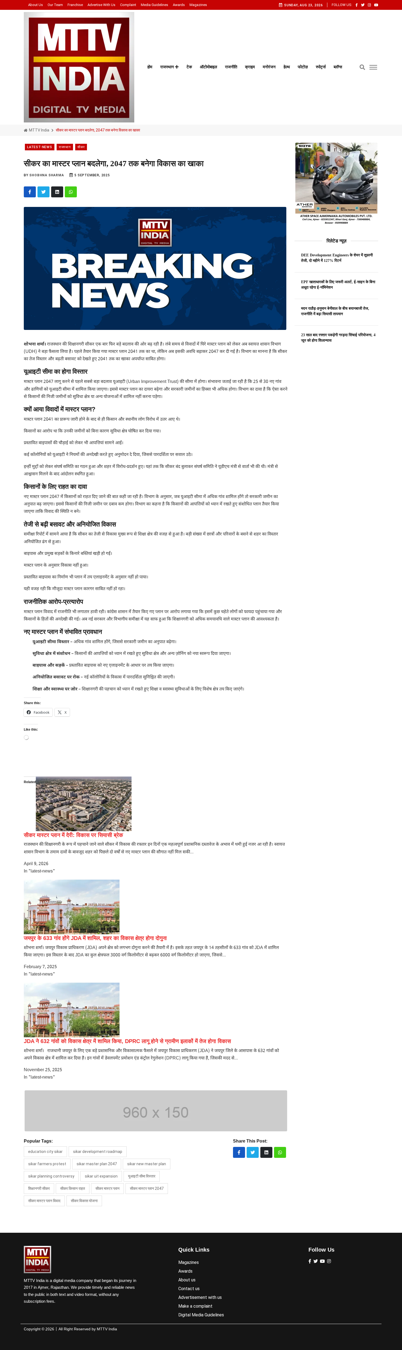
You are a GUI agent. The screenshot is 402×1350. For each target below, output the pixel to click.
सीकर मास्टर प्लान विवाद (44, 1201)
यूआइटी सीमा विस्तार (141, 1176)
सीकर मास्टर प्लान (107, 1188)
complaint (128, 5)
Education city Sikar (45, 1151)
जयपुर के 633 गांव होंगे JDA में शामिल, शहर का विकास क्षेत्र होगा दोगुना (95, 938)
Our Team (55, 5)
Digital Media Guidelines (201, 1314)
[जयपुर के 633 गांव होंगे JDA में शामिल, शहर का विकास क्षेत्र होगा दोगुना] (72, 907)
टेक (189, 67)
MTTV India (38, 130)
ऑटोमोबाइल (208, 67)
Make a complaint (195, 1306)
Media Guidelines (154, 5)
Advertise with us (101, 5)
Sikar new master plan (146, 1164)
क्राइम (250, 67)
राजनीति (231, 67)
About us (35, 5)
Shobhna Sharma (46, 175)
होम (149, 67)
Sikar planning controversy (51, 1176)
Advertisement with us (200, 1297)
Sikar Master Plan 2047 (97, 1164)
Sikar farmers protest (47, 1164)
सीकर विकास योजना (84, 1201)
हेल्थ (287, 67)
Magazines (198, 5)
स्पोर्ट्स (321, 67)
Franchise (75, 5)
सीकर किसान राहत (72, 1188)
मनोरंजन (269, 67)
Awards (179, 5)
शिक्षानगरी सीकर (39, 1188)
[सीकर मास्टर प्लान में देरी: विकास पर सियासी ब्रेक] (84, 804)
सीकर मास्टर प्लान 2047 (147, 1188)
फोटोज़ (303, 67)
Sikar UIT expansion (101, 1176)
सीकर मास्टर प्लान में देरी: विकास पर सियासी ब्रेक (73, 835)
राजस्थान (167, 67)
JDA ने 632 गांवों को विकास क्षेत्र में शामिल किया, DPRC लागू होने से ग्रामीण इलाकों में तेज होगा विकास (127, 1041)
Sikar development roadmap (97, 1151)
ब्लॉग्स (338, 67)
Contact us (189, 1288)
